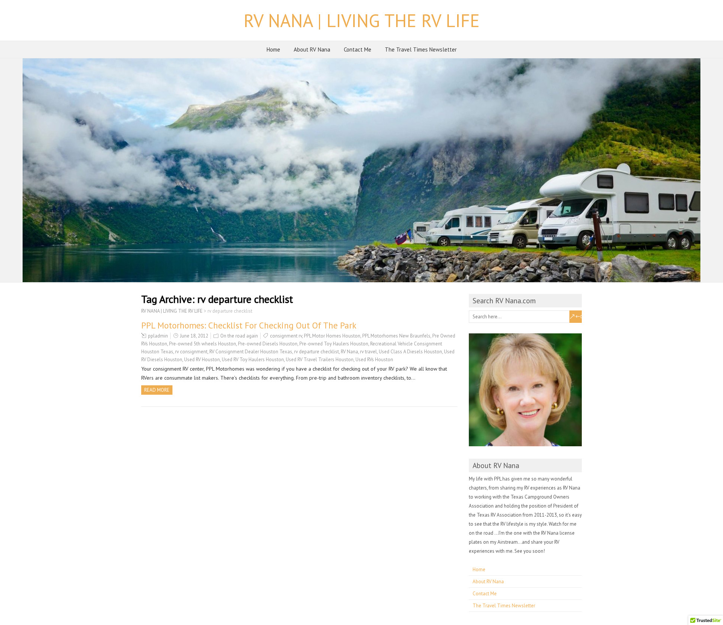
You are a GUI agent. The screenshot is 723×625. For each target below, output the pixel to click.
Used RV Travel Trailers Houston (320, 359)
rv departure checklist (316, 351)
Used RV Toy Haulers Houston (253, 359)
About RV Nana (312, 49)
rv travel (368, 351)
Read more (156, 390)
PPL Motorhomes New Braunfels (396, 336)
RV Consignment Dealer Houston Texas (250, 351)
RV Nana (349, 351)
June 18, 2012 (194, 336)
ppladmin (158, 336)
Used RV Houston (202, 359)
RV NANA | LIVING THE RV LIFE (362, 20)
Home (273, 49)
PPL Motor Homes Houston (332, 336)
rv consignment (191, 351)
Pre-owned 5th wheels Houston (202, 344)
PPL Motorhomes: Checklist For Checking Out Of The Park (248, 325)
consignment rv (286, 336)
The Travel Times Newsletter (421, 49)
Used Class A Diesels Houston (410, 351)
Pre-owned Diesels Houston (267, 344)
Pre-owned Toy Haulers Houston (333, 344)
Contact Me (357, 49)
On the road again (239, 336)
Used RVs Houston (374, 359)
